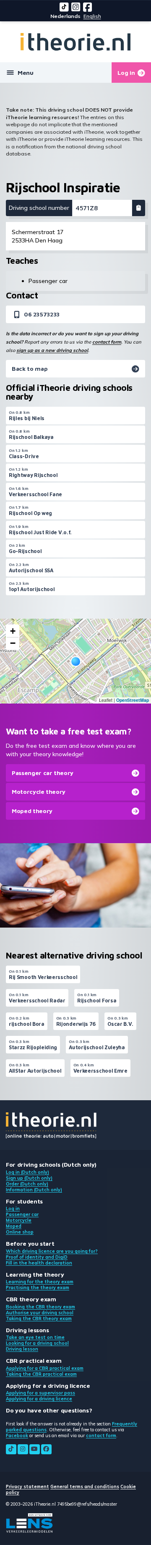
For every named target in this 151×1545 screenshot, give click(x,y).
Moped (13, 1226)
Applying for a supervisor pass (40, 1393)
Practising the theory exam (37, 1287)
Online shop (20, 1232)
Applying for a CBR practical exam (44, 1368)
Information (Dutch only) (34, 1190)
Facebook (17, 1435)
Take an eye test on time (35, 1337)
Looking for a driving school (37, 1343)
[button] (75, 661)
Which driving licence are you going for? (52, 1251)
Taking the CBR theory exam (39, 1318)
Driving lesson (22, 1349)
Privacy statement (27, 1486)
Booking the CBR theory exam (40, 1307)
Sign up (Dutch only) (29, 1178)
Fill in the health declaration (39, 1263)
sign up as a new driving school (52, 350)
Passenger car (22, 1214)
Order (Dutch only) (27, 1184)
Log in (13, 1208)
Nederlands (65, 16)
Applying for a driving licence (39, 1399)
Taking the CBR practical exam (41, 1374)
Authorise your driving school (39, 1313)
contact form (106, 342)
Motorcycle (18, 1220)
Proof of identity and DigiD (37, 1257)
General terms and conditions (84, 1486)
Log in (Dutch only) (27, 1172)
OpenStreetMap (132, 700)
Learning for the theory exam (39, 1282)
